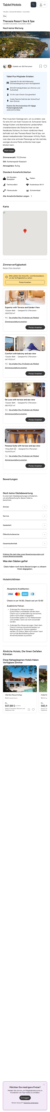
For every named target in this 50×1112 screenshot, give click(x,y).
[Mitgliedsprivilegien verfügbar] (5, 16)
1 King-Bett (9, 449)
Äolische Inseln (15, 12)
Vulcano (26, 12)
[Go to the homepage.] (12, 4)
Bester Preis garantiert (12, 268)
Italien (5, 12)
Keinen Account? (25, 1103)
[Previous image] (3, 49)
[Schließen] (44, 1085)
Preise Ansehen (25, 282)
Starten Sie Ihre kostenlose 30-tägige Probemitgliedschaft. (21, 107)
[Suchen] (33, 4)
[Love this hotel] (45, 66)
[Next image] (46, 49)
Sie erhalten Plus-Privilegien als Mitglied (24, 318)
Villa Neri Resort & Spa (13, 695)
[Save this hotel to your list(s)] (40, 66)
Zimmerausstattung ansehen (16, 322)
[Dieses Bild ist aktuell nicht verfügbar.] (25, 297)
